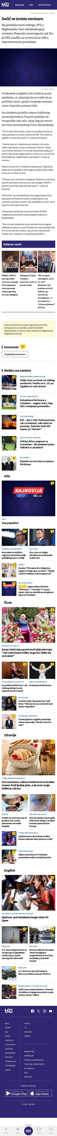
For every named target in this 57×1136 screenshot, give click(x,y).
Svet (4, 519)
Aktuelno (23, 697)
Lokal (8, 1070)
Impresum (28, 1056)
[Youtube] (50, 1011)
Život (7, 1036)
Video (27, 1023)
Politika (33, 549)
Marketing (29, 1051)
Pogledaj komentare (14, 354)
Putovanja (10, 1044)
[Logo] (5, 5)
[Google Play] (16, 1093)
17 (14, 417)
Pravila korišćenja (33, 1060)
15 (14, 583)
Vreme (27, 1036)
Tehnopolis (10, 1061)
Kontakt (28, 1077)
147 (14, 377)
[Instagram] (44, 1011)
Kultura (9, 1049)
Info (7, 1023)
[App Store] (40, 1093)
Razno (21, 564)
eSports (9, 1057)
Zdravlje (9, 1040)
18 (14, 458)
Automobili (10, 1065)
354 (14, 397)
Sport (8, 1027)
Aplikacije (29, 1068)
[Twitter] (38, 1011)
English (6, 946)
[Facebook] (32, 1011)
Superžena (10, 1053)
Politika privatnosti (34, 1064)
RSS (26, 1072)
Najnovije (19, 4)
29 (14, 438)
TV (25, 1027)
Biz (6, 1032)
